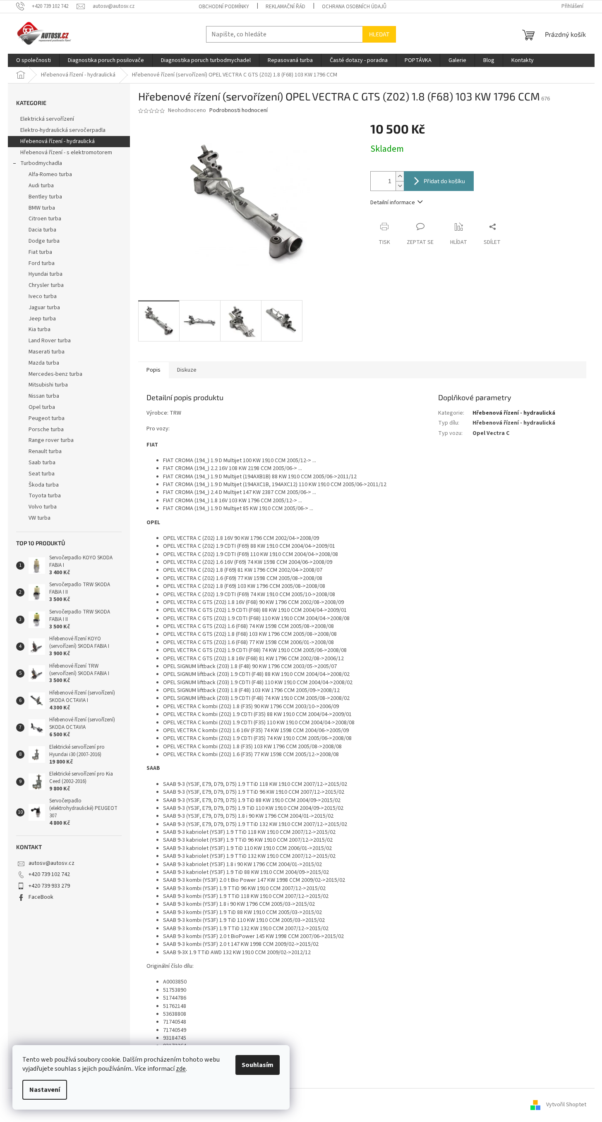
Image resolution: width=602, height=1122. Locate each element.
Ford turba (42, 263)
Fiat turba (40, 252)
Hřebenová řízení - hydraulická (57, 141)
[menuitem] (33, 60)
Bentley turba (45, 197)
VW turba (39, 518)
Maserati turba (47, 352)
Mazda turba (44, 363)
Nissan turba (44, 396)
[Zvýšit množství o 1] (400, 176)
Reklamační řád (285, 6)
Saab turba (42, 462)
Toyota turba (45, 496)
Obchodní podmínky (224, 6)
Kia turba (39, 329)
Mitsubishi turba (48, 385)
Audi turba (41, 185)
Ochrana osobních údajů (354, 6)
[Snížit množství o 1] (400, 186)
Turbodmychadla (41, 163)
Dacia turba (42, 230)
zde (181, 1068)
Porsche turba (46, 429)
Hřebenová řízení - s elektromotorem (66, 152)
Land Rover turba (50, 341)
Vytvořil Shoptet (566, 1105)
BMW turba (42, 208)
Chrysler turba (46, 285)
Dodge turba (44, 241)
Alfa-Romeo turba (50, 174)
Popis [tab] (153, 370)
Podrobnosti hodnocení (238, 111)
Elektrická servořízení (47, 119)
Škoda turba (44, 485)
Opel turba (42, 407)
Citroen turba (45, 219)
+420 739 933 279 (49, 886)
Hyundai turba (45, 274)
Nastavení (44, 1089)
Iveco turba (43, 296)
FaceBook (41, 897)
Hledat (379, 34)
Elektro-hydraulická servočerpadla (63, 130)
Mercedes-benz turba (55, 374)
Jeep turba (42, 319)
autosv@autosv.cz (51, 863)
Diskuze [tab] (187, 370)
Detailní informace (392, 202)
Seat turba (42, 474)
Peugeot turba (47, 418)
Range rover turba (51, 440)
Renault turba (45, 451)
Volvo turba (43, 507)
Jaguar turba (44, 307)
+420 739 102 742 (49, 874)
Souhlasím (257, 1064)
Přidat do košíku (444, 180)
